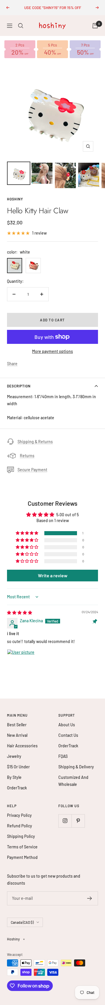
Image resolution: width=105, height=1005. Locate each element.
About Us (66, 724)
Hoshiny (15, 199)
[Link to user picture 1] (21, 663)
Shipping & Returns (35, 441)
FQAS (63, 756)
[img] (19, 612)
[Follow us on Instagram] (64, 820)
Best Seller (17, 724)
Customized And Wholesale (73, 781)
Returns (27, 455)
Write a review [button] (52, 575)
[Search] (20, 25)
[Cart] (95, 25)
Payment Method (22, 857)
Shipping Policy (21, 836)
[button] (27, 533)
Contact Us (68, 735)
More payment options (52, 351)
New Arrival (17, 735)
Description (19, 386)
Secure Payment (32, 469)
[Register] (89, 898)
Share (12, 363)
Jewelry (14, 756)
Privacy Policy (19, 815)
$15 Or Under (18, 766)
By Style (14, 777)
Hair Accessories (22, 745)
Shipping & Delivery (76, 766)
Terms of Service (22, 846)
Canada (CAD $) (22, 922)
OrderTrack (17, 787)
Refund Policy (19, 825)
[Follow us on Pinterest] (78, 820)
